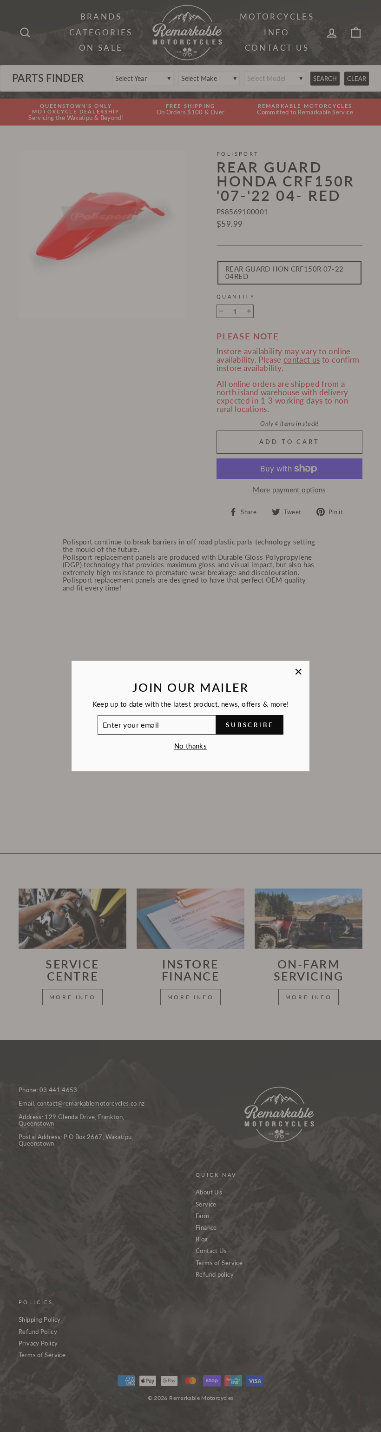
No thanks (190, 746)
